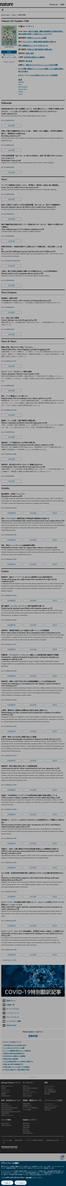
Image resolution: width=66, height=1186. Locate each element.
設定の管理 (28, 1177)
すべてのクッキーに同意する (7, 1182)
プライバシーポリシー (36, 1174)
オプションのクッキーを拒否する (20, 1182)
